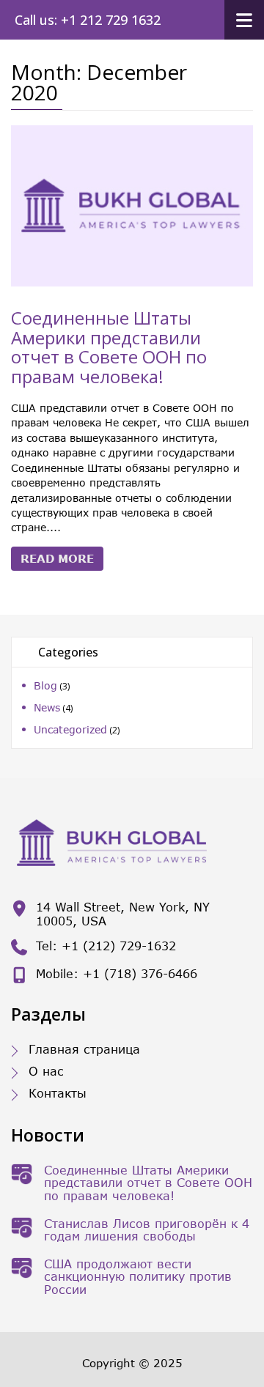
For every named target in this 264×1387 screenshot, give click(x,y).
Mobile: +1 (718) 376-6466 (116, 973)
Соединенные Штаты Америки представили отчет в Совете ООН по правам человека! (109, 347)
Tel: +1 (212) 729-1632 (106, 946)
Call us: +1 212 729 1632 (88, 20)
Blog (45, 685)
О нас (46, 1071)
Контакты (58, 1093)
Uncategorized (70, 729)
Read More (57, 558)
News (47, 707)
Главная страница (84, 1049)
